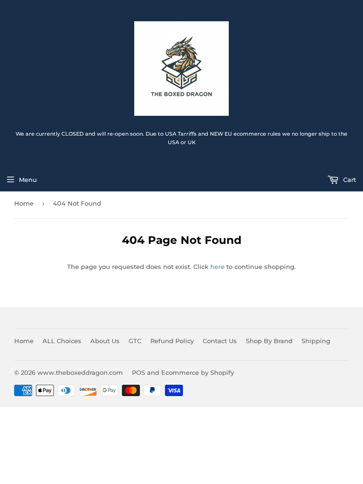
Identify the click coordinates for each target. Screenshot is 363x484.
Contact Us (220, 341)
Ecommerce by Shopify (197, 372)
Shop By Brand (269, 341)
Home (24, 203)
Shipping (316, 341)
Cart (348, 179)
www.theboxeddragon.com (80, 372)
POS (138, 372)
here (217, 266)
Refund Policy (172, 341)
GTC (135, 341)
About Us (105, 341)
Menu (28, 179)
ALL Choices (62, 341)
